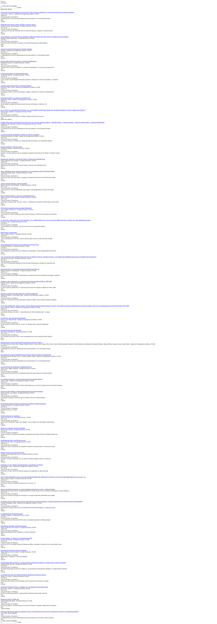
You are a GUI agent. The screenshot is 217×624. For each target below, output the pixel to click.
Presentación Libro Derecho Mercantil (11, 330)
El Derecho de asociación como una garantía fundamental (16, 208)
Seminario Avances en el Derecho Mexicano (12, 452)
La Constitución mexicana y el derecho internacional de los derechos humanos (21, 379)
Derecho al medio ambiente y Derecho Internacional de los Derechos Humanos (22, 391)
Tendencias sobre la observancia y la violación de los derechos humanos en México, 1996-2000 (26, 281)
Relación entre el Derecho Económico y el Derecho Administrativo (18, 61)
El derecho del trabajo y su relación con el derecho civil (15, 98)
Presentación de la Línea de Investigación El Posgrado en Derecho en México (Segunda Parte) (26, 354)
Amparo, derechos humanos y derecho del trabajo (14, 183)
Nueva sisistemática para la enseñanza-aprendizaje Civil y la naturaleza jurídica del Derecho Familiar (27, 171)
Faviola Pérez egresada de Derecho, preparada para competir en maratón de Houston (23, 403)
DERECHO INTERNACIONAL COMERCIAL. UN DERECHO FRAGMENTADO (24, 587)
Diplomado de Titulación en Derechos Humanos (14, 526)
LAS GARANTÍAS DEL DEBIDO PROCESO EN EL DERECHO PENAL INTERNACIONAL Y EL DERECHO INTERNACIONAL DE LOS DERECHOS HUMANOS (48, 257)
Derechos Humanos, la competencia (10, 416)
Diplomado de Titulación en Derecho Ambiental (13, 550)
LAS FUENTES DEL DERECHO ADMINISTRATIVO (16, 367)
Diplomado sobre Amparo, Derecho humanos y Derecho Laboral (18, 24)
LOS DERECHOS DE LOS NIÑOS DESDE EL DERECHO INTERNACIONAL (23, 575)
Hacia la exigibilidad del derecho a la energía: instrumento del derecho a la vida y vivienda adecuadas (28, 489)
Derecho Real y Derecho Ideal (9, 232)
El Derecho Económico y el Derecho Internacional (14, 73)
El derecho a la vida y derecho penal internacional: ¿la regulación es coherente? (22, 465)
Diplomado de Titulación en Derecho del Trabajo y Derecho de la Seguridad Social (23, 159)
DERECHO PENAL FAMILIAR (10, 599)
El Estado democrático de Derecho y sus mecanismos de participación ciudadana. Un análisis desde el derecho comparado (33, 562)
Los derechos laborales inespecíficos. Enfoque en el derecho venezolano (20, 134)
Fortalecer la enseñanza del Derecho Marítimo (13, 428)
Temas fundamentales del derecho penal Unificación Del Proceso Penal (20, 244)
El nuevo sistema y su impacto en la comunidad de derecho (16, 538)
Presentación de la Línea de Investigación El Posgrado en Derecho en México (21, 342)
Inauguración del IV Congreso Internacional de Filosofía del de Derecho (20, 269)
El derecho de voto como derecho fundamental (13, 318)
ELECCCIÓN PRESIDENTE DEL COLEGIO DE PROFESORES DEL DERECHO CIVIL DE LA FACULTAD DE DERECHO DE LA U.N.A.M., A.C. (43, 477)
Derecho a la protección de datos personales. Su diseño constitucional (19, 293)
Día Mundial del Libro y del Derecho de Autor (13, 440)
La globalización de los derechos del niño (12, 513)
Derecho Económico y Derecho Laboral (11, 147)
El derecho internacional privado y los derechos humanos (16, 85)
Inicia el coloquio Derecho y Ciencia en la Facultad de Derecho (18, 196)
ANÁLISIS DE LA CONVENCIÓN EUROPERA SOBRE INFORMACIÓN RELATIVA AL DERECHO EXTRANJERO (35, 37)
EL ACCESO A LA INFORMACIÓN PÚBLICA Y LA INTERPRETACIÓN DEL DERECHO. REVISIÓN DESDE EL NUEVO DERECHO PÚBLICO (43, 110)
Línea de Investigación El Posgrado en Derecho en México (16, 49)
